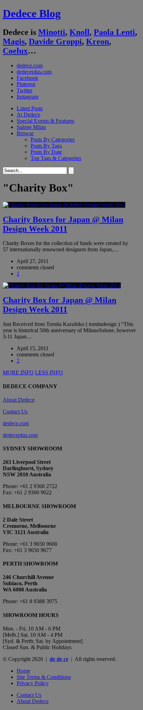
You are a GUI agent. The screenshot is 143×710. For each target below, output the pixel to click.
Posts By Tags (46, 146)
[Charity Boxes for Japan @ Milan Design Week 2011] (64, 205)
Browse (25, 133)
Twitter (24, 90)
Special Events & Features (45, 121)
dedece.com (30, 65)
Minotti (51, 32)
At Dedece (28, 115)
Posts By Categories (53, 139)
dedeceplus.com (34, 72)
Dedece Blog (32, 13)
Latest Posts (30, 108)
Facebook (27, 78)
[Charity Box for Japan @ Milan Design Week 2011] (62, 285)
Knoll (79, 32)
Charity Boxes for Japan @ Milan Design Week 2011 (63, 224)
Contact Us (15, 411)
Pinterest (26, 84)
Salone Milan (31, 127)
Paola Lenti (114, 32)
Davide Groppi (55, 41)
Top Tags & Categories (56, 158)
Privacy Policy (33, 683)
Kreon (97, 41)
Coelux (15, 50)
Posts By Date (46, 152)
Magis (14, 41)
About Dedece (19, 400)
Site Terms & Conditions (44, 677)
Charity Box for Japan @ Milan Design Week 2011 (59, 305)
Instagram (27, 97)
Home (23, 671)
